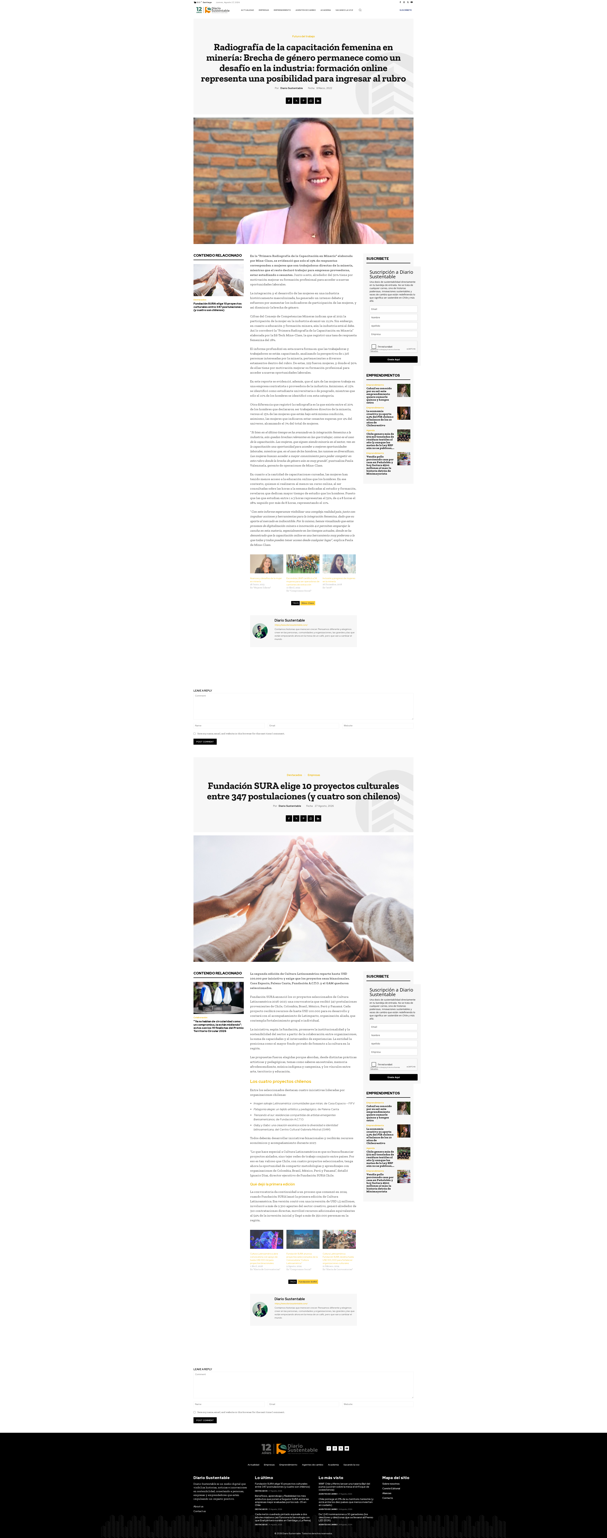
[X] (408, 2)
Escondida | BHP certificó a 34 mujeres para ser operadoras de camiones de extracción (302, 581)
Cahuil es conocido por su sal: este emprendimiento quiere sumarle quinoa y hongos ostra (379, 395)
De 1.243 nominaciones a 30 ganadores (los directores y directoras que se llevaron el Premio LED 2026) (346, 1517)
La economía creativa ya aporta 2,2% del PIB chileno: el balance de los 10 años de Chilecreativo (380, 418)
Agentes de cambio (328, 1494)
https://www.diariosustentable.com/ (291, 625)
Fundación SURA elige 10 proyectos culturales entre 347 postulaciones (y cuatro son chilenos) (217, 307)
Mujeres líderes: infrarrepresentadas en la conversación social (361, 668)
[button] (360, 10)
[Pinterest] (303, 101)
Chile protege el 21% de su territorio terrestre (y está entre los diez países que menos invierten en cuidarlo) (346, 1502)
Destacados (199, 300)
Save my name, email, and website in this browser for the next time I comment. (241, 733)
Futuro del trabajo (303, 36)
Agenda (370, 430)
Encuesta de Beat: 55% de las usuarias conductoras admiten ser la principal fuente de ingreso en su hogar (246, 671)
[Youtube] (412, 2)
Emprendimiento (375, 385)
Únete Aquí (393, 359)
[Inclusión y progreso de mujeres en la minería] (339, 563)
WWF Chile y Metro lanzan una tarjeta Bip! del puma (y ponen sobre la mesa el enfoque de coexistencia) (344, 1486)
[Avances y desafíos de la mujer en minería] (266, 563)
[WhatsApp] (311, 101)
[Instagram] (404, 2)
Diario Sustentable (291, 88)
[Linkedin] (318, 101)
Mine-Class (308, 603)
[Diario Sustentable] (261, 630)
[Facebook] (400, 2)
